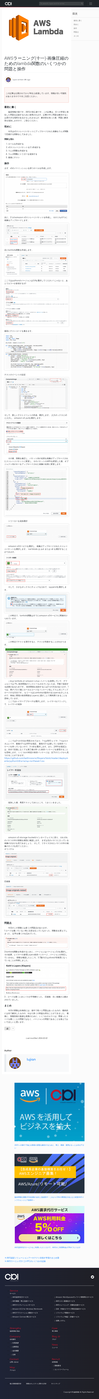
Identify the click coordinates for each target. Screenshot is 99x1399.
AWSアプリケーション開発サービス (25, 1313)
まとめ (76, 36)
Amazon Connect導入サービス (24, 1317)
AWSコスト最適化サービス (65, 1301)
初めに (76, 24)
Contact (14, 1360)
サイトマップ (55, 1384)
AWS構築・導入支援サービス (22, 1301)
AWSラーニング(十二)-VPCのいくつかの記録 (26, 1261)
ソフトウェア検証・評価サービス (67, 1317)
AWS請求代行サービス (20, 1297)
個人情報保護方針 (15, 1384)
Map (13, 1368)
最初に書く (78, 21)
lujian (15, 80)
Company (15, 1337)
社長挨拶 (15, 1343)
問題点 (76, 32)
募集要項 (58, 1366)
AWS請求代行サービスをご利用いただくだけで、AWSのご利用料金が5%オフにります (47, 1247)
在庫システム (60, 1321)
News (55, 1346)
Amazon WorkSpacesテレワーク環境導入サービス (74, 1297)
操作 (75, 28)
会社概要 (15, 1351)
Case (55, 1329)
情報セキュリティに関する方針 (36, 1384)
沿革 (14, 1355)
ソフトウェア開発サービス (65, 1313)
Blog (54, 1337)
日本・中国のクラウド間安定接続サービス (71, 1309)
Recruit (56, 1360)
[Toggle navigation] (90, 3)
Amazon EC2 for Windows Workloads (27, 1309)
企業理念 (15, 1347)
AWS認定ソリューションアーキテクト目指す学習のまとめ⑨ (32, 1258)
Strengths (15, 1329)
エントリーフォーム (62, 1369)
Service (14, 1292)
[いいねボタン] (7, 1028)
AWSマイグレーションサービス (23, 1305)
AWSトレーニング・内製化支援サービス (70, 1305)
